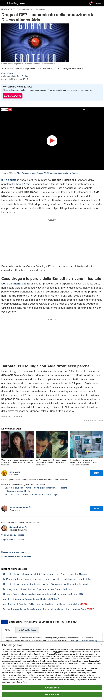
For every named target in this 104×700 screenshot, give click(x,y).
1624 (57, 651)
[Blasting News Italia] (16, 3)
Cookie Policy (22, 682)
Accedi (99, 3)
